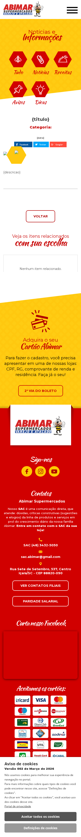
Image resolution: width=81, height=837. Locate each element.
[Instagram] (40, 471)
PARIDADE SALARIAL (40, 601)
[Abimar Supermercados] (23, 9)
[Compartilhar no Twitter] (41, 144)
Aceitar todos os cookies (40, 816)
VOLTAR (41, 216)
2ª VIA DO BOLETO (41, 391)
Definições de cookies (40, 828)
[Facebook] (26, 471)
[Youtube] (54, 471)
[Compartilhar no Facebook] (23, 144)
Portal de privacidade (17, 806)
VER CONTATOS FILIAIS (40, 586)
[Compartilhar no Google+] (58, 144)
